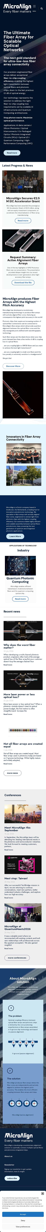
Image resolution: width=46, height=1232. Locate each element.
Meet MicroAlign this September (17, 829)
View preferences (23, 1227)
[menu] (34, 6)
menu (34, 11)
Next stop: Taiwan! (16, 878)
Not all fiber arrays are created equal (23, 745)
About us (8, 1156)
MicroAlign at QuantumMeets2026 (17, 927)
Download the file (23, 282)
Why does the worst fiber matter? (19, 646)
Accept (23, 1214)
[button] (43, 1193)
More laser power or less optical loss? (19, 695)
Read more (23, 220)
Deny (23, 1220)
